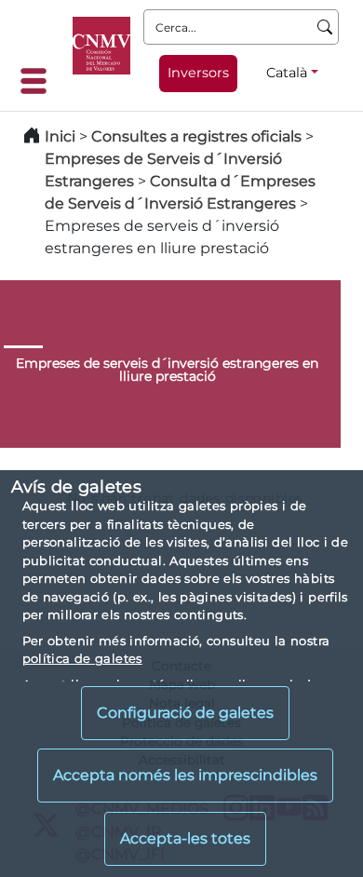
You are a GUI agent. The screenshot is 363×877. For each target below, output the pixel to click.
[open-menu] (39, 81)
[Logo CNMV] (101, 45)
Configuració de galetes (185, 713)
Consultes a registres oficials (196, 136)
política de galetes (82, 658)
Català (286, 72)
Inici (60, 136)
